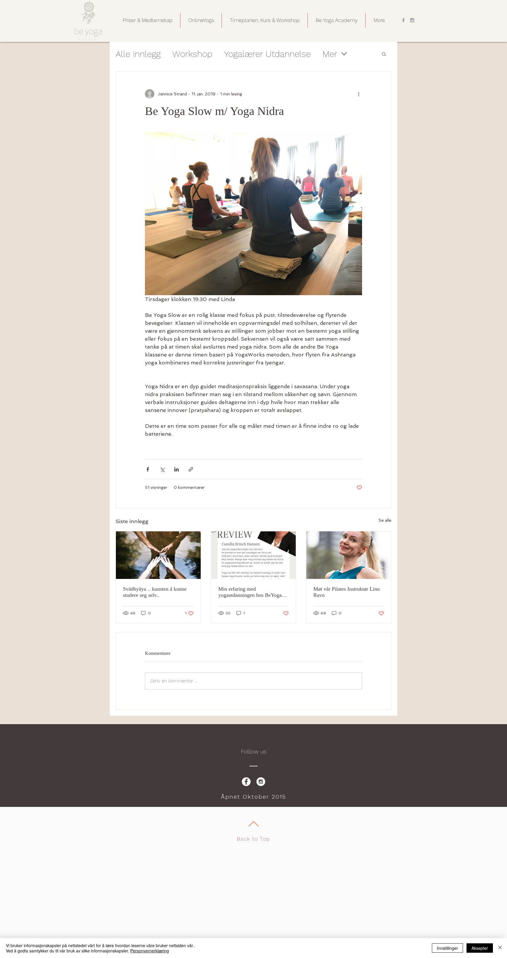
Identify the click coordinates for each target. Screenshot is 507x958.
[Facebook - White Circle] (246, 781)
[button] (147, 20)
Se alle (384, 520)
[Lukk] (499, 948)
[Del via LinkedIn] (176, 469)
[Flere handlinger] (358, 93)
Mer (329, 54)
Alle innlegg (138, 54)
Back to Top (253, 839)
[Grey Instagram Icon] (412, 20)
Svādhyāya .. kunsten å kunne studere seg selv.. (155, 592)
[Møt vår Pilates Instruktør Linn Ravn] (348, 555)
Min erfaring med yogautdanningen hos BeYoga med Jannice (250, 592)
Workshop (192, 54)
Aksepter (479, 948)
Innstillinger (447, 948)
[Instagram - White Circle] (260, 781)
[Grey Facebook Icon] (403, 20)
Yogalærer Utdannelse (267, 54)
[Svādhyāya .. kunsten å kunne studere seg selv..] (158, 555)
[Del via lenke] (191, 469)
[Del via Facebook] (148, 469)
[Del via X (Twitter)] (162, 469)
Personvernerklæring (149, 951)
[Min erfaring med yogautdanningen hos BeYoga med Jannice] (253, 555)
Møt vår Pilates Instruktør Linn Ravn (346, 592)
